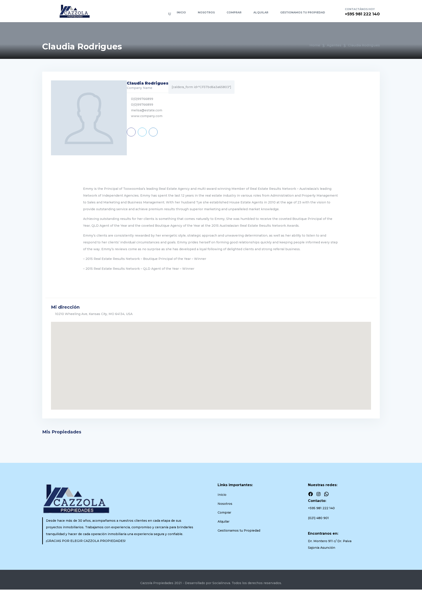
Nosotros (206, 12)
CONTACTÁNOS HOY (360, 9)
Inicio (181, 12)
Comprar (234, 12)
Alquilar (260, 12)
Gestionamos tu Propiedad (302, 12)
